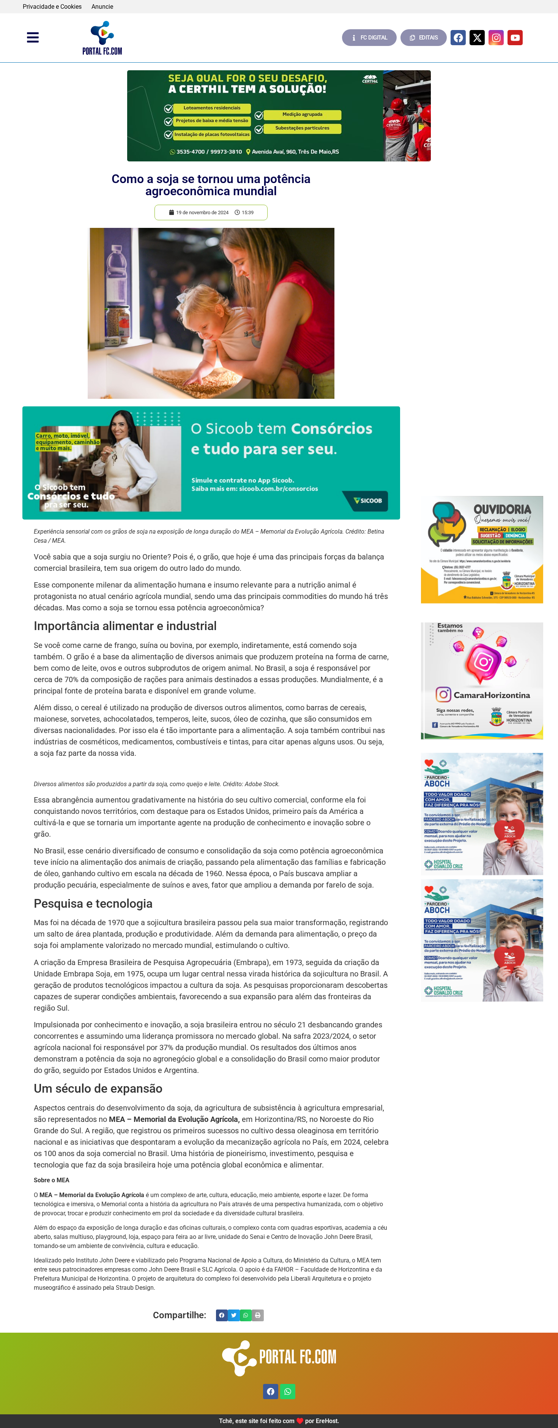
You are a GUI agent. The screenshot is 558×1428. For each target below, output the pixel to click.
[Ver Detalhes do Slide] (279, 115)
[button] (222, 1316)
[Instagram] (496, 37)
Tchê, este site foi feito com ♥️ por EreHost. (279, 1421)
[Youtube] (515, 37)
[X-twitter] (477, 37)
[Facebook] (458, 37)
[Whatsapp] (287, 1391)
